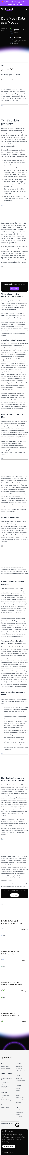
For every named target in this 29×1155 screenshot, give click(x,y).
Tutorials (18, 1114)
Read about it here (17, 4)
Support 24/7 (19, 1117)
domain (11, 426)
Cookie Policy (19, 1139)
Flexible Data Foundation (7, 1076)
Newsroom (18, 1095)
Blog (2, 1097)
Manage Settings (8, 1152)
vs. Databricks (19, 1068)
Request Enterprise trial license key (10, 80)
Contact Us (18, 1102)
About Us (18, 1088)
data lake (5, 402)
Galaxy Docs (19, 1109)
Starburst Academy (6, 1100)
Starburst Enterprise (6, 1068)
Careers (18, 1090)
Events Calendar (5, 1107)
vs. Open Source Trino (21, 1070)
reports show (4, 315)
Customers (18, 1093)
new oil (3, 307)
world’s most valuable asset (8, 309)
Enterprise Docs (20, 1112)
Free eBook (14, 288)
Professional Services (21, 1100)
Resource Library (5, 1095)
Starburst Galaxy (5, 1066)
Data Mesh (4, 89)
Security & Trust (20, 1097)
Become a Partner (20, 1080)
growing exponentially (13, 307)
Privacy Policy (13, 1142)
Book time (14, 895)
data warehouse (21, 400)
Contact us (18, 886)
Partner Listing (19, 1078)
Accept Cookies (8, 1146)
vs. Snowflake (19, 1066)
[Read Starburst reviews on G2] (1, 1128)
